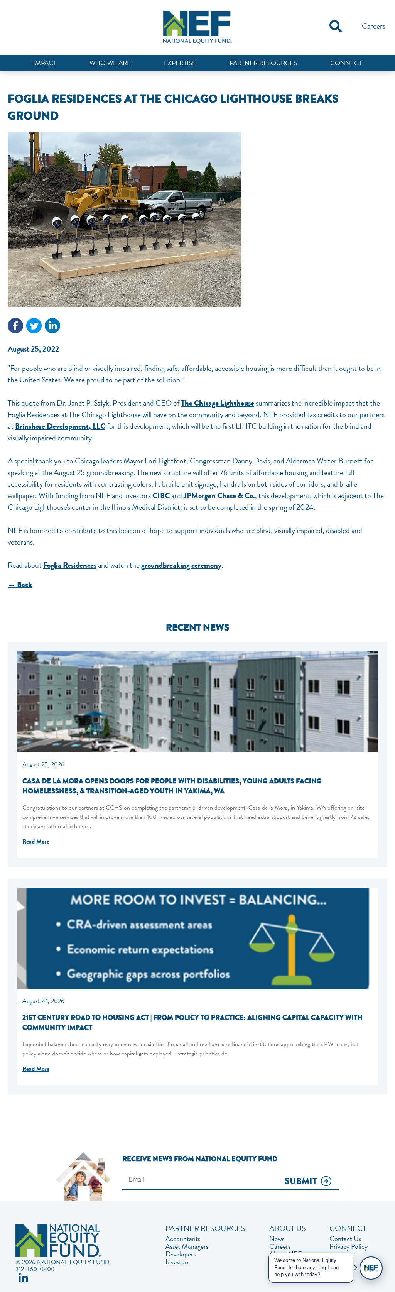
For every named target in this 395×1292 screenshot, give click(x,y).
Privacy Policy (348, 1246)
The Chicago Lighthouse (217, 403)
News (276, 1239)
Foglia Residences (69, 565)
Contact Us (345, 1239)
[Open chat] (371, 1268)
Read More (35, 841)
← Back (20, 584)
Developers (180, 1254)
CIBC (161, 495)
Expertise (180, 63)
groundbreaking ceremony (181, 565)
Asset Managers (186, 1246)
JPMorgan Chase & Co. (219, 495)
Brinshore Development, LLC (60, 426)
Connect (346, 63)
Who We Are (110, 63)
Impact (44, 63)
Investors (177, 1262)
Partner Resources (263, 63)
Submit (301, 1181)
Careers (373, 26)
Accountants (182, 1239)
